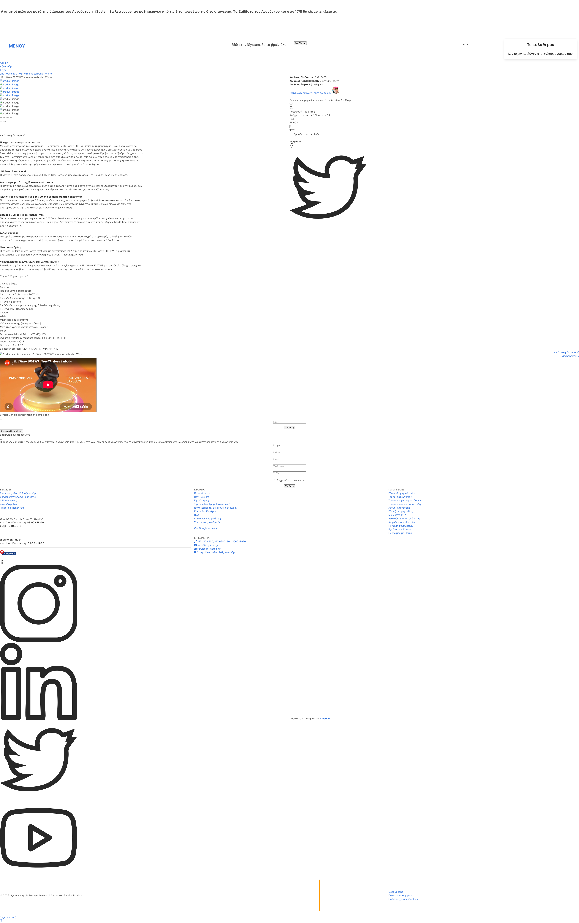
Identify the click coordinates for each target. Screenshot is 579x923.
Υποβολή (289, 427)
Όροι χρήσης (395, 891)
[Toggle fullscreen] (7, 117)
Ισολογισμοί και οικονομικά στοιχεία (215, 507)
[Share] (4, 117)
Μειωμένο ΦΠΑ (397, 514)
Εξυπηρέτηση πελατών (401, 493)
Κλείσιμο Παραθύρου (11, 431)
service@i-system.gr (209, 548)
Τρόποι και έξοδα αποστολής (405, 504)
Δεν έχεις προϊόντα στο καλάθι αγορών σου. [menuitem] (541, 54)
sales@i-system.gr (207, 545)
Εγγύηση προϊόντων (399, 529)
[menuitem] (540, 49)
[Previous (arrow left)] (1, 121)
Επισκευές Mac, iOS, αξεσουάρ (18, 493)
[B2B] (476, 44)
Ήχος (3, 69)
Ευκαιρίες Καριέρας (205, 511)
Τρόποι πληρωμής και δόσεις (405, 500)
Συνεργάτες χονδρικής (207, 522)
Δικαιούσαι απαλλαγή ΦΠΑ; (404, 518)
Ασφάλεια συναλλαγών (401, 522)
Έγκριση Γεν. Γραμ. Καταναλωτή (212, 504)
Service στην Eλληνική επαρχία (18, 496)
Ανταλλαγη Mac (9, 504)
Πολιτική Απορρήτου (400, 895)
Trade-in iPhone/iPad (12, 507)
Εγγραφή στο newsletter (291, 480)
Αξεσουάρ (6, 66)
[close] (1, 419)
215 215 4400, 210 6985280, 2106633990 (221, 541)
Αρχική (4, 62)
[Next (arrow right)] (4, 121)
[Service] (485, 44)
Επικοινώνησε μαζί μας (207, 518)
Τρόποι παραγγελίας (400, 496)
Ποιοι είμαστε (202, 493)
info (325, 718)
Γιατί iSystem (201, 496)
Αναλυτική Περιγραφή (566, 352)
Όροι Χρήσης (201, 500)
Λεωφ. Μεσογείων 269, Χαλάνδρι (215, 552)
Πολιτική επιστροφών (400, 525)
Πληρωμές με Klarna (400, 532)
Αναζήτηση (300, 43)
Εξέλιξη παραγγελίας (400, 511)
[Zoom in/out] (10, 117)
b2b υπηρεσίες (8, 500)
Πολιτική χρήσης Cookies (403, 899)
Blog (196, 514)
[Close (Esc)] (1, 117)
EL (465, 44)
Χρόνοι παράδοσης (399, 507)
